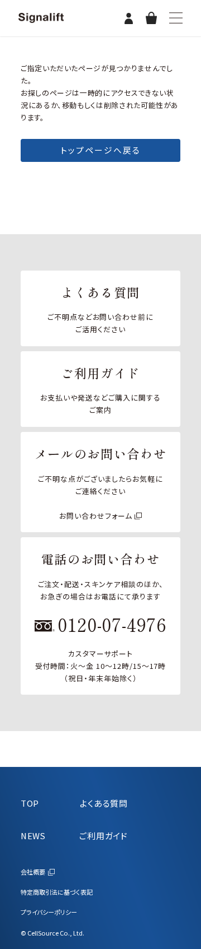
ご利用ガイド (103, 835)
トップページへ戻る (100, 150)
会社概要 (33, 871)
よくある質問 (103, 803)
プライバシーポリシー (49, 912)
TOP (30, 803)
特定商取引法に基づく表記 (57, 891)
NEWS (33, 835)
